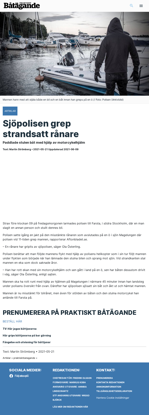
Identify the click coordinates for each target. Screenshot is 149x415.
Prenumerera (104, 378)
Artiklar (7, 357)
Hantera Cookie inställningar (112, 397)
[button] (131, 6)
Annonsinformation (108, 386)
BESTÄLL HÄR (12, 321)
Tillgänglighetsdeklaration (114, 391)
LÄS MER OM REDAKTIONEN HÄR (70, 406)
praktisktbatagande (24, 357)
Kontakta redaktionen (110, 382)
